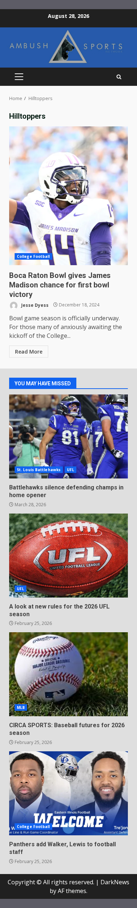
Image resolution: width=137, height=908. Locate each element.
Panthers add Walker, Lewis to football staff (68, 793)
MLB (21, 707)
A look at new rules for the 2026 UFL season (68, 556)
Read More (28, 351)
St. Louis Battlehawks (39, 469)
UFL (70, 469)
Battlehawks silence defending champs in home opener (68, 436)
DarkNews (114, 882)
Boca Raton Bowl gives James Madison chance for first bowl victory (68, 195)
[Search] (119, 77)
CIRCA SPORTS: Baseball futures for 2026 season (68, 674)
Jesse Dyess (34, 305)
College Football (33, 256)
